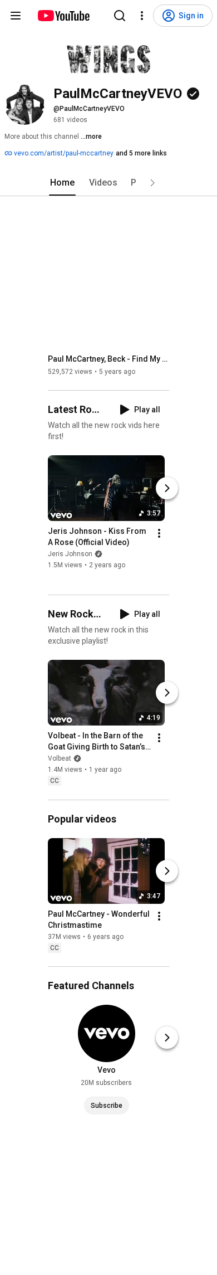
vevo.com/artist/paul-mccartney (63, 153)
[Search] (119, 15)
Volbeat (59, 759)
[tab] (62, 182)
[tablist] (108, 182)
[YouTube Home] (63, 15)
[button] (152, 182)
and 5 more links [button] (141, 153)
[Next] (167, 488)
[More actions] (159, 533)
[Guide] (15, 15)
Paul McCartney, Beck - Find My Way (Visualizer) (109, 358)
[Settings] (142, 15)
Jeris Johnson (70, 554)
